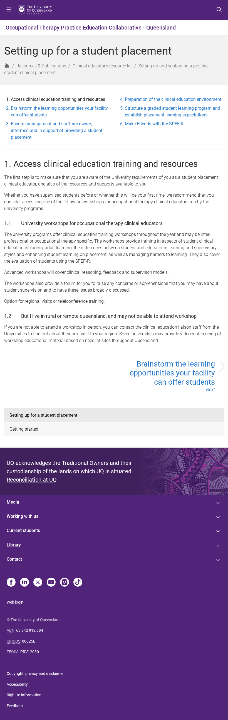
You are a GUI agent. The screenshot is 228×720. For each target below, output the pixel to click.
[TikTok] (77, 583)
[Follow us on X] (37, 583)
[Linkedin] (24, 583)
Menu (9, 10)
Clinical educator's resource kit (102, 66)
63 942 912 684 (29, 630)
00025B (29, 641)
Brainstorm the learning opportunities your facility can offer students (172, 376)
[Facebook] (11, 583)
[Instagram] (64, 583)
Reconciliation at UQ (32, 479)
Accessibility (17, 684)
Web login (15, 602)
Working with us (22, 516)
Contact (14, 559)
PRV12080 (29, 652)
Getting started (23, 429)
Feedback (15, 706)
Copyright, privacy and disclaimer (35, 673)
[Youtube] (51, 583)
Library (14, 545)
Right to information (24, 695)
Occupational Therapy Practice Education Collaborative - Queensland (91, 27)
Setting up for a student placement (43, 415)
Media (13, 502)
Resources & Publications (41, 66)
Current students (23, 530)
